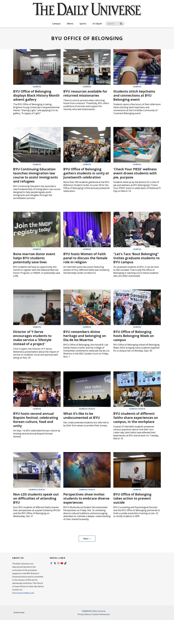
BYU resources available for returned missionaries (85, 93)
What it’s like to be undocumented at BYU (81, 415)
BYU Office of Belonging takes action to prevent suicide (132, 498)
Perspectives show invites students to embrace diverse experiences (86, 498)
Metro (70, 23)
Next (85, 538)
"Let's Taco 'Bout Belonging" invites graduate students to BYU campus (136, 258)
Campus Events (87, 409)
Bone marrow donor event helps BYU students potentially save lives (34, 258)
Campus (56, 23)
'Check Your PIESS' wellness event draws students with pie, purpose (135, 173)
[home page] (87, 12)
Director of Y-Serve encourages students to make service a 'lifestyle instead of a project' (32, 337)
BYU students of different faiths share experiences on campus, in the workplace (135, 417)
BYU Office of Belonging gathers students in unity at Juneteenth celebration (86, 173)
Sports (83, 23)
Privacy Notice (84, 614)
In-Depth (97, 23)
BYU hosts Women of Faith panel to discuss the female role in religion (85, 258)
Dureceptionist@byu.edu (23, 593)
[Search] (121, 23)
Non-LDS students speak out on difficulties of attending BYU (36, 498)
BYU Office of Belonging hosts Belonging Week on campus (133, 335)
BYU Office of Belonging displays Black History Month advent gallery (36, 95)
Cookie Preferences (101, 614)
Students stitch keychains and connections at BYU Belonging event (134, 95)
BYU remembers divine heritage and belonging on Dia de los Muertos (84, 335)
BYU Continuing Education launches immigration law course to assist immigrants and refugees (35, 175)
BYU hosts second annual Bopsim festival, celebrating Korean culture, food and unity (35, 419)
